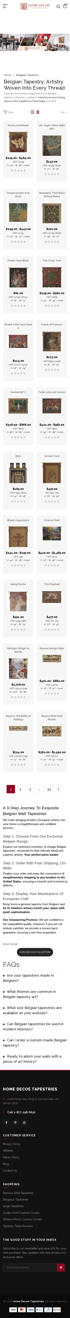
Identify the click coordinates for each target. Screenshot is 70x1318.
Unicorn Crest (52, 456)
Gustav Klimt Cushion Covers (21, 1212)
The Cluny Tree (52, 260)
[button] (32, 112)
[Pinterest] (15, 1122)
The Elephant (52, 584)
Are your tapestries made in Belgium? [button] (28, 978)
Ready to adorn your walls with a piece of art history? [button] (32, 1059)
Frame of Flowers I (51, 324)
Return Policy (11, 1157)
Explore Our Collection (35, 952)
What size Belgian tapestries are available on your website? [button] (32, 1010)
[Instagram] (24, 1122)
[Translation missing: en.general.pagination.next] (58, 789)
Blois (18, 456)
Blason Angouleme (18, 520)
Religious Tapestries (15, 1199)
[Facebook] (6, 1122)
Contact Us (10, 1170)
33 (49, 789)
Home (7, 75)
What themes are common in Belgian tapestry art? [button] (29, 994)
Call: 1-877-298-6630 (21, 1112)
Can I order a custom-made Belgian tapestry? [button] (35, 1042)
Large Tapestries (13, 1206)
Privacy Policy (11, 1144)
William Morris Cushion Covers (22, 1219)
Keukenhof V (18, 392)
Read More (10, 944)
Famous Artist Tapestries (18, 1193)
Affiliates (8, 1150)
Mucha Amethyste (18, 125)
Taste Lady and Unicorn (51, 392)
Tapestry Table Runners (18, 1226)
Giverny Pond (52, 520)
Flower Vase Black (18, 260)
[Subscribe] (61, 1267)
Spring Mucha (18, 584)
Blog (6, 1163)
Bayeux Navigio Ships (52, 648)
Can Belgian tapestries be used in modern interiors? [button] (33, 1026)
